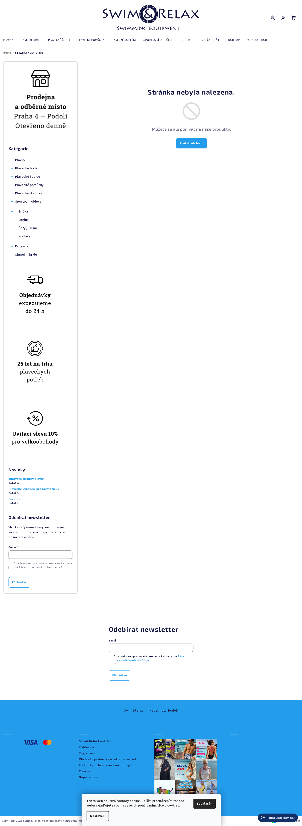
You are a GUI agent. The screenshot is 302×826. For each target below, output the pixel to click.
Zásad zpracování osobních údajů (40, 567)
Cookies (85, 771)
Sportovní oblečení (29, 201)
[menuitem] (8, 40)
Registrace (87, 753)
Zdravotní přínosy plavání (27, 478)
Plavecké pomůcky (29, 185)
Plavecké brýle (26, 168)
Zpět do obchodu (191, 143)
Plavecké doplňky (28, 193)
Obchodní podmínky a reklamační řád (107, 759)
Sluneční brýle (26, 254)
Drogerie (21, 246)
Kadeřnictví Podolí (163, 710)
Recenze (15, 499)
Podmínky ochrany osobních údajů (105, 765)
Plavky (20, 160)
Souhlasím (205, 803)
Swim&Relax (133, 710)
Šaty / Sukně (28, 228)
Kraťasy (24, 236)
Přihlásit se (19, 582)
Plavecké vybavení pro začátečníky (34, 489)
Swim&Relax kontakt (95, 741)
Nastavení (97, 816)
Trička (23, 211)
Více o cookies (168, 805)
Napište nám (88, 777)
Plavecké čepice (27, 176)
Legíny (23, 219)
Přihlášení (86, 747)
